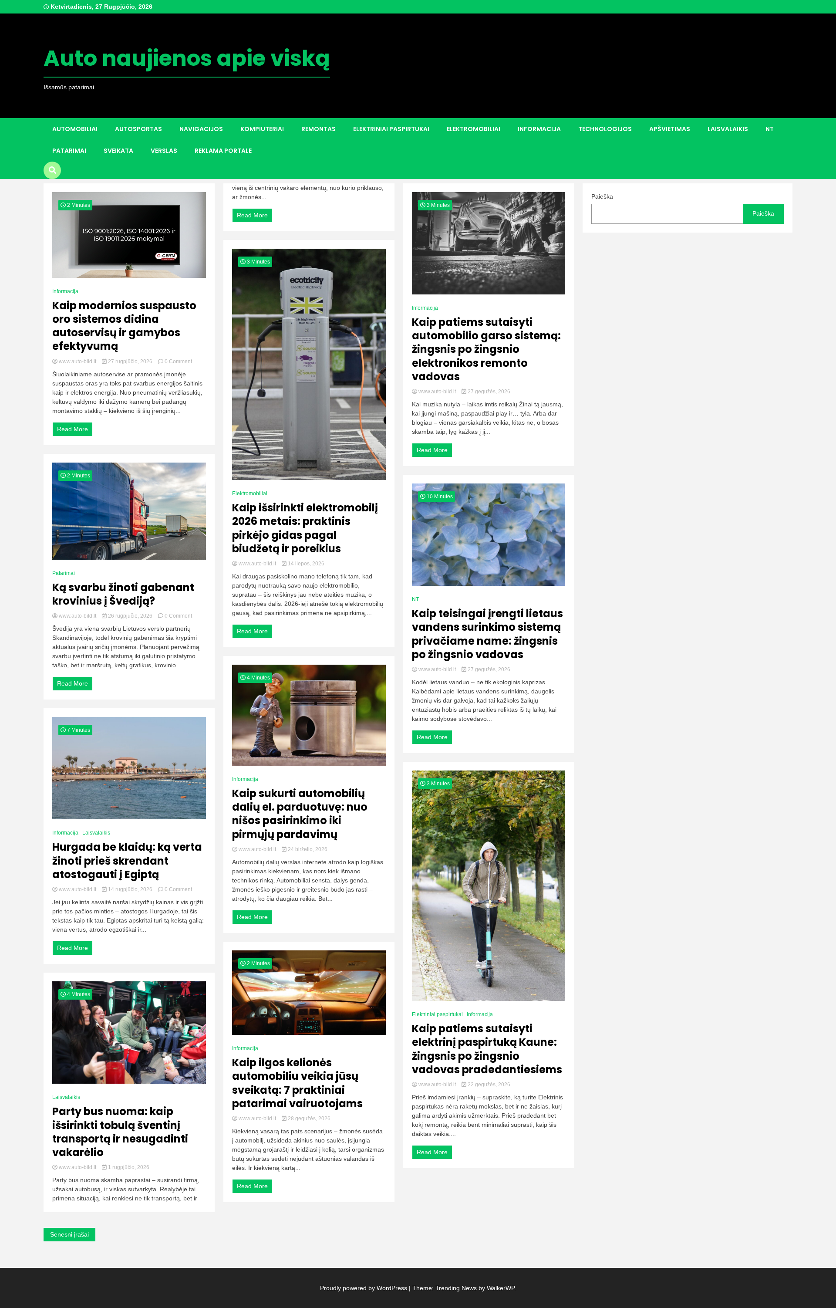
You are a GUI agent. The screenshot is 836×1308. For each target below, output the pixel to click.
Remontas (318, 129)
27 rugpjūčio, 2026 (130, 361)
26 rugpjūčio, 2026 (130, 616)
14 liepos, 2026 (305, 564)
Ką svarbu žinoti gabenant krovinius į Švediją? (123, 594)
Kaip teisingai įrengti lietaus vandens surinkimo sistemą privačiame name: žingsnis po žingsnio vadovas (487, 634)
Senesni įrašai (69, 1234)
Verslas (164, 150)
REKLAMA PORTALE (223, 150)
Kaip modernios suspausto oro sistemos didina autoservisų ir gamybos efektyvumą (124, 326)
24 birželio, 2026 (307, 849)
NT (769, 129)
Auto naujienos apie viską (187, 58)
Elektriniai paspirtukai (391, 129)
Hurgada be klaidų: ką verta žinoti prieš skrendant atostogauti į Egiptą (127, 860)
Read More (72, 429)
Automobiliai (75, 129)
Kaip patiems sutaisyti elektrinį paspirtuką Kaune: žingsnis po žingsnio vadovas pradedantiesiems (487, 1049)
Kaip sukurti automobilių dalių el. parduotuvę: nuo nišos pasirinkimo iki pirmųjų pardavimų (299, 814)
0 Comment (178, 361)
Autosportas (138, 129)
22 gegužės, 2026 (488, 1085)
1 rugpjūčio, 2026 (128, 1167)
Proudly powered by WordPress (364, 1287)
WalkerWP (500, 1287)
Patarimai (69, 150)
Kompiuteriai (262, 129)
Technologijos (605, 129)
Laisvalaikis (728, 129)
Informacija (539, 129)
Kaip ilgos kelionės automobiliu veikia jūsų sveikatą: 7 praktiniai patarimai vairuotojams (297, 1083)
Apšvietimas (669, 129)
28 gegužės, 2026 (308, 1118)
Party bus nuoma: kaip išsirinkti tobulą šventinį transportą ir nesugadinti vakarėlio (120, 1132)
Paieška (602, 196)
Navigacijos (201, 129)
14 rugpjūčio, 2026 (130, 889)
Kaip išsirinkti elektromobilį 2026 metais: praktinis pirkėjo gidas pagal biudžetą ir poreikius (305, 528)
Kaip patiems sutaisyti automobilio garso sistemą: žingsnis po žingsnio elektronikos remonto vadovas (486, 349)
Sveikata (118, 150)
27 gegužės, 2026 (488, 392)
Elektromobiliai (473, 129)
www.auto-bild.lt (77, 361)
